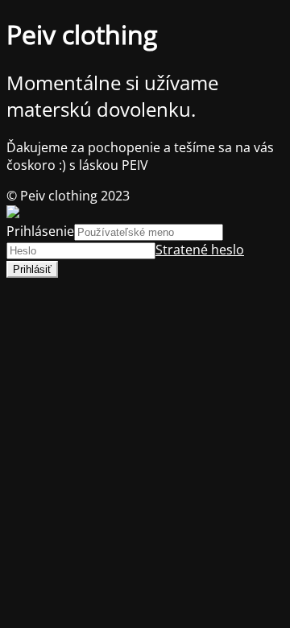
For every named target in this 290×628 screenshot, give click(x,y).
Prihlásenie (40, 231)
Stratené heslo (199, 249)
